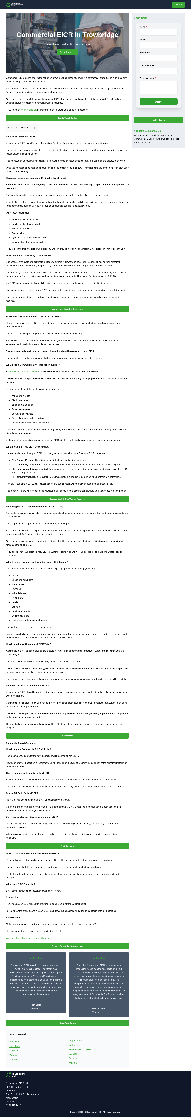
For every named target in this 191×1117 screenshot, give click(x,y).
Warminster (15, 1055)
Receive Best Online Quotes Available (67, 499)
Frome (36, 938)
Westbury (10, 938)
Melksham (21, 938)
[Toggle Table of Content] (33, 128)
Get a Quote (65, 52)
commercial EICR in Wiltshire (22, 371)
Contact (178, 5)
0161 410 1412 (13, 1105)
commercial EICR (28, 110)
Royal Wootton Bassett (80, 1049)
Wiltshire (73, 1063)
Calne (72, 1045)
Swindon (73, 1054)
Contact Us (67, 736)
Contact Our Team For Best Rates (67, 309)
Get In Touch (159, 120)
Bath (30, 938)
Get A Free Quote (67, 1023)
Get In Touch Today (67, 118)
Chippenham (75, 1040)
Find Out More (67, 846)
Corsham (45, 938)
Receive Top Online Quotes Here (67, 946)
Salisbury (73, 1058)
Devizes (13, 1059)
